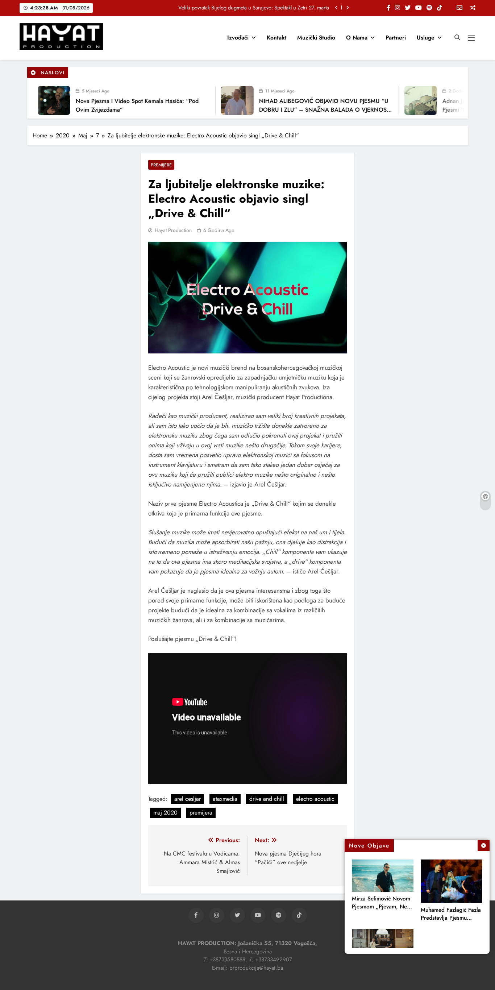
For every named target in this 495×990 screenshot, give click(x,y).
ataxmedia (225, 799)
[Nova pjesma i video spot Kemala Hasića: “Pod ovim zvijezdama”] (43, 100)
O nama (356, 37)
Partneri (396, 37)
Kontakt (276, 37)
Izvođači (238, 37)
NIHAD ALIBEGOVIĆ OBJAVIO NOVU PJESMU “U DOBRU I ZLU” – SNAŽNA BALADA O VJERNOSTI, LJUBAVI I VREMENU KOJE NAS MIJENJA (315, 110)
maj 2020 (165, 812)
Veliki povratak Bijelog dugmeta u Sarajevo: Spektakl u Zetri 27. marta (253, 8)
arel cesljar (187, 799)
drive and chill (266, 799)
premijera (201, 812)
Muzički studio (316, 37)
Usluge (425, 37)
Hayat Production (173, 230)
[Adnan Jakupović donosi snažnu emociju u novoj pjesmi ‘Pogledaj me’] (410, 100)
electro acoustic (315, 799)
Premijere (161, 165)
